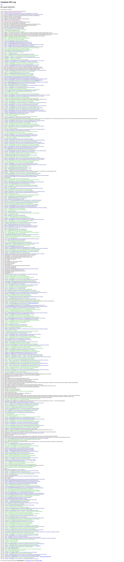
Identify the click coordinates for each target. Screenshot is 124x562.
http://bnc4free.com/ (38, 79)
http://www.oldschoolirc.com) (45, 556)
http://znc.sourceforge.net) (33, 303)
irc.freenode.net (28, 560)
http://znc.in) (38, 545)
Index (2, 4)
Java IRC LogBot (38, 560)
